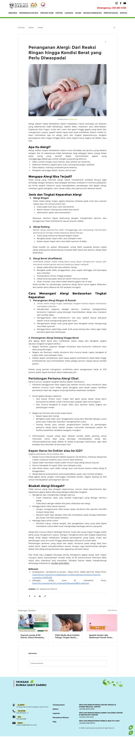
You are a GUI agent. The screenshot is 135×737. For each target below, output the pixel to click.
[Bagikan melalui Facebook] (29, 596)
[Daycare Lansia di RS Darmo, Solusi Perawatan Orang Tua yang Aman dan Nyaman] (33, 622)
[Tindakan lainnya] (105, 41)
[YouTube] (124, 3)
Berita (31, 28)
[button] (114, 27)
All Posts (21, 28)
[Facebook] (120, 3)
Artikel (40, 28)
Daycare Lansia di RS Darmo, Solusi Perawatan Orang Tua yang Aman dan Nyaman (33, 636)
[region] (122, 727)
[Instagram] (116, 3)
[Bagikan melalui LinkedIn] (40, 596)
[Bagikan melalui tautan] (45, 596)
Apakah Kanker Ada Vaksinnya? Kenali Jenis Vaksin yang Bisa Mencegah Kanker (100, 636)
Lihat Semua (112, 610)
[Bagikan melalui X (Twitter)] (35, 596)
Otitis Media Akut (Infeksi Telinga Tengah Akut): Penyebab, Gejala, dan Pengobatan (67, 636)
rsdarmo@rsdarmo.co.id (26, 725)
